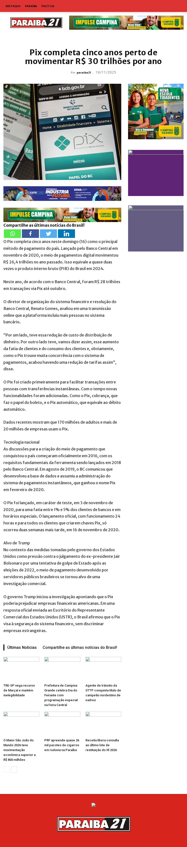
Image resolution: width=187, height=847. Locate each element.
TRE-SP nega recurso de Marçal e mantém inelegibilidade (19, 690)
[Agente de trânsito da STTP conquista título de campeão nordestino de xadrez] (103, 669)
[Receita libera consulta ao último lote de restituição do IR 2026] (103, 724)
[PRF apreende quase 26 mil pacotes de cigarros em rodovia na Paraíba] (62, 724)
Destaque (13, 6)
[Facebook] (30, 233)
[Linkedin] (66, 233)
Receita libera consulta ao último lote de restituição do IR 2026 (102, 745)
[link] (93, 37)
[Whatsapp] (12, 233)
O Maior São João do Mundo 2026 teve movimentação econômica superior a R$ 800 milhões (19, 750)
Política (47, 6)
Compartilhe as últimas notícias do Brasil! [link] (43, 225)
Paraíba (31, 6)
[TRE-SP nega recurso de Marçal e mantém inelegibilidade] (21, 669)
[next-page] (14, 769)
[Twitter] (48, 233)
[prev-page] (6, 769)
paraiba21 (84, 72)
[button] (178, 6)
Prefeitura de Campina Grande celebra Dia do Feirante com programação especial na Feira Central (61, 695)
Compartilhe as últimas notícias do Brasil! (80, 647)
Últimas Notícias (22, 647)
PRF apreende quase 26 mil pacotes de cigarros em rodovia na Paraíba (61, 745)
